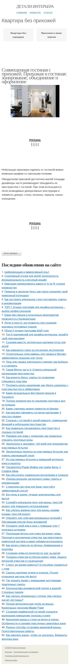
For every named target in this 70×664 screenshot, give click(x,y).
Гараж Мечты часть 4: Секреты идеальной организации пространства (29, 371)
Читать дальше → (11, 253)
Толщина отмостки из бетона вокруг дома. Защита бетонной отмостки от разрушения (34, 559)
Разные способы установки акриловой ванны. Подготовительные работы (32, 629)
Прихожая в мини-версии (51, 34)
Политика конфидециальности (17, 656)
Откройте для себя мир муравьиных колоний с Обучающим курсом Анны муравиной (32, 520)
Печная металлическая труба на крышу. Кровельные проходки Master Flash (28, 606)
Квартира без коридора (18, 34)
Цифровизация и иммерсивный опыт (26, 272)
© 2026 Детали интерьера (15, 647)
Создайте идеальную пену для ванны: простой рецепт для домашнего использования (32, 504)
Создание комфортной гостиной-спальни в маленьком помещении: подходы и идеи (30, 613)
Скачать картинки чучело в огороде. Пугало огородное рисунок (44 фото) (30, 574)
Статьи (48, 12)
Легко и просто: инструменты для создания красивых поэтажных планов (29, 324)
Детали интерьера (35, 6)
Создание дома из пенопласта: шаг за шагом (33, 553)
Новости (35, 12)
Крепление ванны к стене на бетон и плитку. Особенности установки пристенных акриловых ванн (34, 621)
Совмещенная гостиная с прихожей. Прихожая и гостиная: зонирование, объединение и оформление (34, 75)
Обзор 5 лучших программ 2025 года (26, 330)
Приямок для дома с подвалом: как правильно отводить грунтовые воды (32, 438)
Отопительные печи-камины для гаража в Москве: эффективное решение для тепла (34, 356)
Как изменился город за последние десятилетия (35, 350)
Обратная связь (11, 660)
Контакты (8, 652)
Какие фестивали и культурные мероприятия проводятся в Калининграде (30, 317)
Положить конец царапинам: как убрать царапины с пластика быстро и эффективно (35, 387)
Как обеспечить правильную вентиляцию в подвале (37, 475)
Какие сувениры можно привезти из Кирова (32, 408)
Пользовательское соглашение (26, 652)
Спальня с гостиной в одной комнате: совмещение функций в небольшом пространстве (34, 422)
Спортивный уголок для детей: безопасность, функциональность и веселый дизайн (30, 278)
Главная (21, 12)
